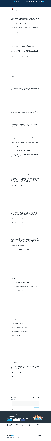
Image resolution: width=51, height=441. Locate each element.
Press (15, 427)
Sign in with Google (16, 420)
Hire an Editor (9, 426)
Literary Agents (39, 427)
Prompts (27, 1)
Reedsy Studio (31, 425)
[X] (38, 435)
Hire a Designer (9, 427)
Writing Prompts (39, 426)
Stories (30, 1)
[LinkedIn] (40, 435)
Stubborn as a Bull (21, 13)
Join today (9, 420)
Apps (16, 1)
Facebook (22, 420)
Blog (22, 425)
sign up (16, 407)
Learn (33, 1)
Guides (23, 426)
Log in (42, 1)
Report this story (13, 399)
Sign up (39, 1)
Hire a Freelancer (9, 425)
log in (18, 407)
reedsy (11, 1)
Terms (10, 437)
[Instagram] (39, 435)
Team (15, 426)
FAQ (8, 437)
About (15, 425)
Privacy (12, 437)
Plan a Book (31, 427)
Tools (36, 1)
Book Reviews (38, 425)
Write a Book (31, 426)
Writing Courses (24, 427)
